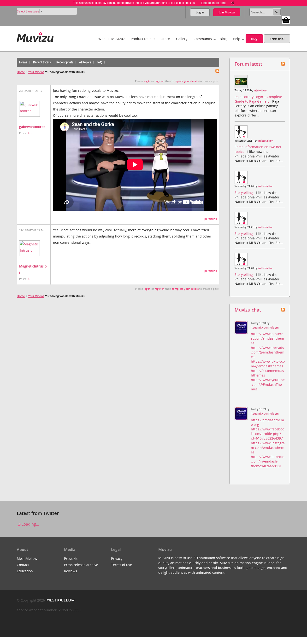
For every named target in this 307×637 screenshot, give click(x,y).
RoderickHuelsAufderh (265, 327)
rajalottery (260, 90)
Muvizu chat (248, 310)
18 (29, 133)
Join (227, 12)
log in (147, 81)
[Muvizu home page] (35, 36)
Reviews (70, 571)
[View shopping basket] (286, 19)
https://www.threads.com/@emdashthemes (267, 352)
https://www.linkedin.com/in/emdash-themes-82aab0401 (267, 461)
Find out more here (213, 3)
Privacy (116, 558)
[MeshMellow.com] (60, 600)
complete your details (185, 81)
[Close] (232, 3)
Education (25, 571)
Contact (23, 564)
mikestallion (265, 140)
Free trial (277, 38)
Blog (223, 38)
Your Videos (36, 72)
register (159, 81)
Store (165, 38)
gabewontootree (32, 126)
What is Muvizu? (111, 38)
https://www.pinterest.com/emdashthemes (267, 338)
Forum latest (248, 64)
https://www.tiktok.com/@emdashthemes (268, 363)
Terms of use (121, 564)
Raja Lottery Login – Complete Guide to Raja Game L (258, 99)
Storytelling (244, 192)
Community (203, 38)
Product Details (143, 38)
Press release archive (81, 564)
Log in (200, 12)
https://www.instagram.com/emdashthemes (268, 447)
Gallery (181, 38)
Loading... (30, 524)
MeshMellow (27, 558)
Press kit (70, 558)
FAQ (99, 62)
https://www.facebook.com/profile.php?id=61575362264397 (267, 433)
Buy (254, 38)
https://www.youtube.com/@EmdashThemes (268, 384)
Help (236, 38)
